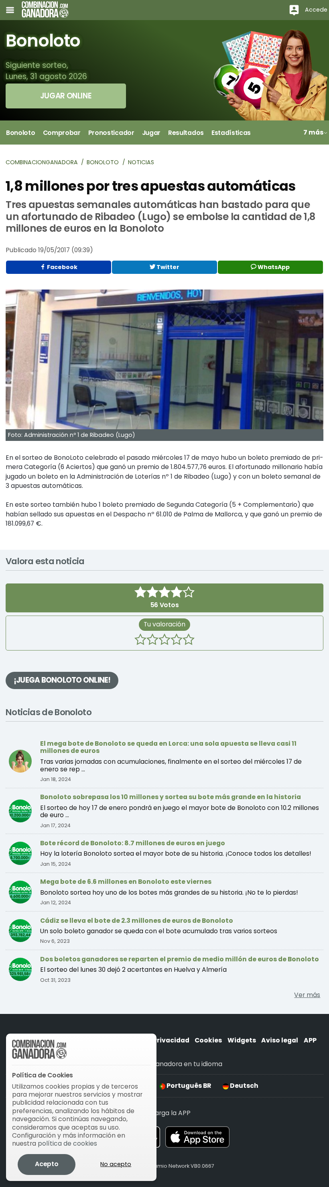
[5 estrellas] (189, 640)
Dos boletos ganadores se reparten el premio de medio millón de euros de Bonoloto (179, 959)
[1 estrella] (140, 640)
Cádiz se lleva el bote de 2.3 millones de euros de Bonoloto (136, 920)
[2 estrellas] (152, 640)
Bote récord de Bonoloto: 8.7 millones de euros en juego (132, 843)
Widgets (241, 1040)
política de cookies (67, 1143)
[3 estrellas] (164, 640)
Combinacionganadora (42, 162)
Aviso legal (279, 1040)
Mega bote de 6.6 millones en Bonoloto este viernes (125, 881)
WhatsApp (273, 267)
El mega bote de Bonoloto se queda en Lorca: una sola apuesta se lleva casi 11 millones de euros (168, 747)
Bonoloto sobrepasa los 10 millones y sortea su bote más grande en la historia (170, 797)
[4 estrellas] (177, 640)
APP (310, 1040)
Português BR (188, 1085)
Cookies (208, 1040)
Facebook (61, 267)
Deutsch (243, 1085)
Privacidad (171, 1040)
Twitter (167, 267)
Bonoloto (103, 162)
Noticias (141, 162)
